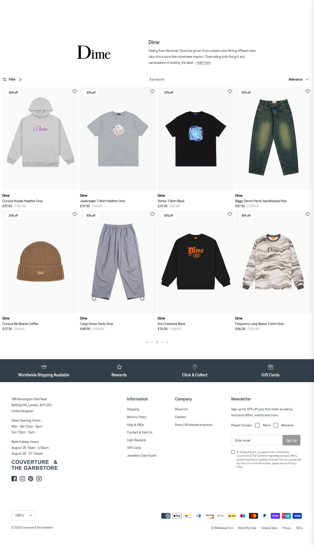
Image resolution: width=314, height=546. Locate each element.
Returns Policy (136, 417)
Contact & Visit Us (139, 432)
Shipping (133, 409)
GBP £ (19, 515)
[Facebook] (14, 478)
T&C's (299, 527)
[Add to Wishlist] (75, 91)
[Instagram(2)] (39, 478)
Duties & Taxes (269, 527)
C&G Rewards (136, 440)
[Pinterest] (30, 478)
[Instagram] (22, 478)
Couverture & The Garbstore (37, 527)
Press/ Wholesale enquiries (193, 425)
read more (204, 62)
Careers (180, 417)
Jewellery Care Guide (141, 455)
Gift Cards (134, 447)
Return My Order (247, 527)
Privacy (287, 527)
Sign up (291, 440)
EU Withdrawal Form (222, 527)
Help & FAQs (135, 425)
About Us (181, 409)
